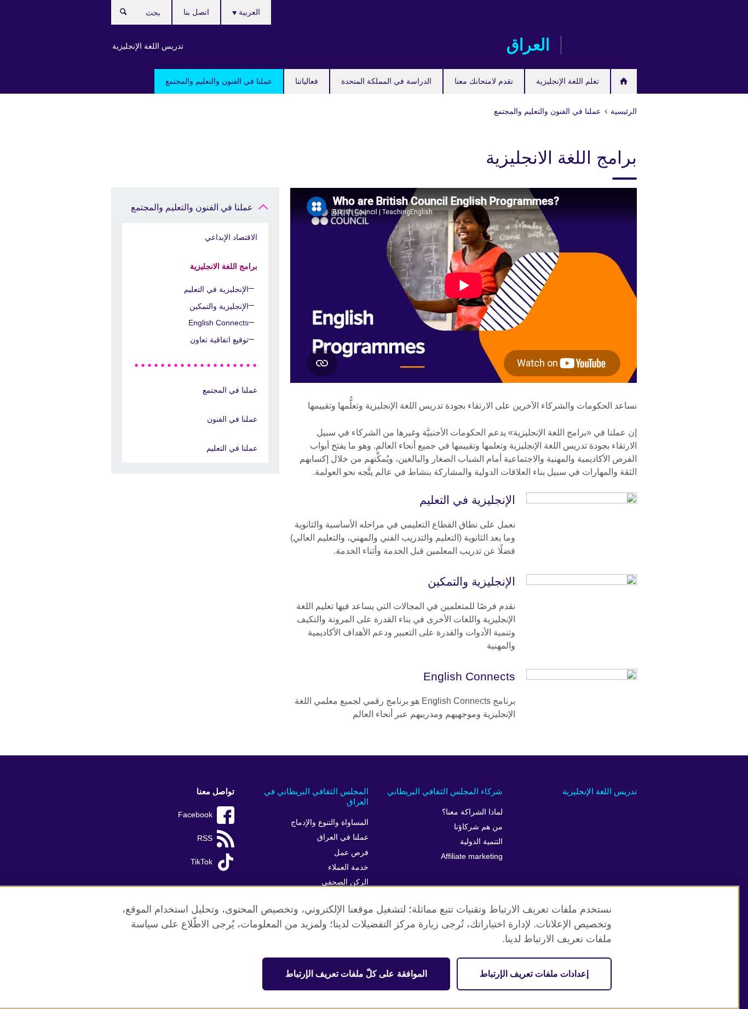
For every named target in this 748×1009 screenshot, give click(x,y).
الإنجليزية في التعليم (216, 289)
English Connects (218, 322)
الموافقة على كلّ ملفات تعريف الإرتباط (356, 973)
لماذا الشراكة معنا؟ (472, 812)
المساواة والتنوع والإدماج (330, 822)
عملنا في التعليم (231, 448)
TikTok (201, 862)
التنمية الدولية (481, 842)
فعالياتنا (306, 81)
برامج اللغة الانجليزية (223, 266)
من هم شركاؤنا (478, 827)
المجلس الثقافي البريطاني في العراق (316, 797)
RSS (204, 838)
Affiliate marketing (472, 856)
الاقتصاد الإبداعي (231, 237)
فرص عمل (351, 853)
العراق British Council (604, 45)
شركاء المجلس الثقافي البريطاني (445, 791)
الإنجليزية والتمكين (219, 306)
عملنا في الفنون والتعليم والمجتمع (218, 81)
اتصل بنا (196, 12)
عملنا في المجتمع (230, 390)
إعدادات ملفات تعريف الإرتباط (534, 973)
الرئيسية (624, 81)
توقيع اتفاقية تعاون (219, 339)
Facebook (195, 815)
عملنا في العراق (343, 837)
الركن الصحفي (345, 882)
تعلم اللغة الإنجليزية (567, 81)
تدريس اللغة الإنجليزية (147, 46)
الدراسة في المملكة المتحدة (386, 81)
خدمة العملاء (348, 867)
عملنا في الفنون (232, 419)
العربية (248, 12)
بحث (118, 14)
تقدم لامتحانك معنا (483, 81)
